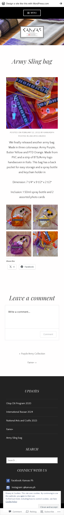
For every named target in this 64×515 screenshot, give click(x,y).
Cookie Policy (11, 502)
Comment (48, 334)
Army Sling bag (14, 437)
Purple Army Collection (33, 353)
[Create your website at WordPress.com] (32, 3)
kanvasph (48, 132)
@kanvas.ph (29, 487)
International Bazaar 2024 (19, 412)
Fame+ (30, 362)
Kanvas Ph (27, 480)
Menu (34, 13)
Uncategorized (37, 136)
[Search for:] (32, 460)
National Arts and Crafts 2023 (21, 420)
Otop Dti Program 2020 (18, 403)
